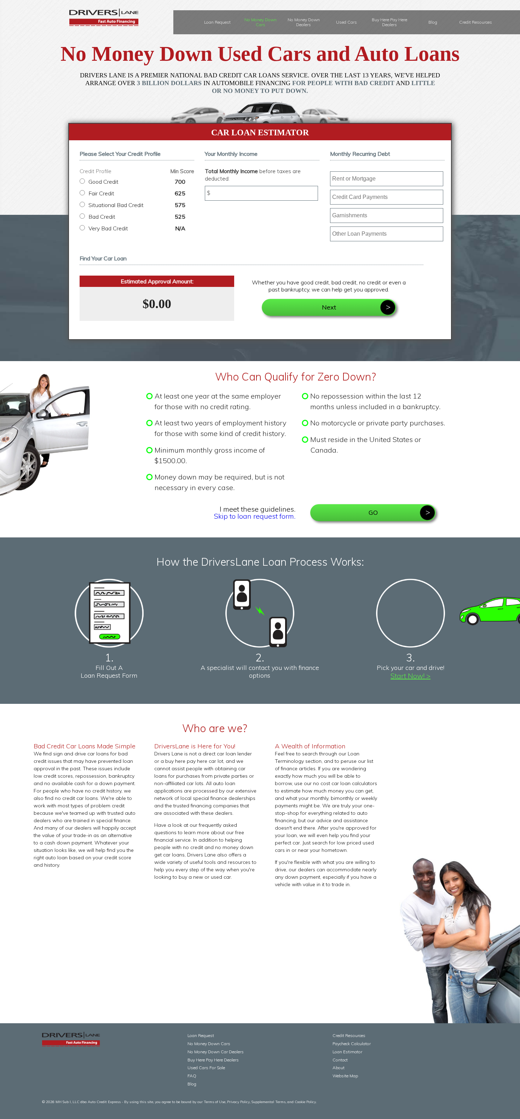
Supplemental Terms (268, 1102)
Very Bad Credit (136, 228)
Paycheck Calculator (352, 1043)
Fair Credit (136, 193)
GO (373, 512)
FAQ (191, 1075)
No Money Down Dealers (304, 22)
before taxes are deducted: (253, 175)
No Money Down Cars (260, 22)
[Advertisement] (215, 942)
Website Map (345, 1075)
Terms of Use (214, 1102)
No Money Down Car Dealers (215, 1051)
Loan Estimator (347, 1051)
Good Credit (136, 181)
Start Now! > (411, 675)
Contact (340, 1059)
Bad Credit (136, 216)
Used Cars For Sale (206, 1067)
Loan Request (217, 22)
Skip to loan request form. (254, 516)
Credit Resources (475, 22)
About (339, 1067)
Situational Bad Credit (136, 205)
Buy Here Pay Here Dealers (389, 22)
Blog (432, 22)
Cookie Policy (305, 1102)
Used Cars (346, 22)
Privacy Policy (238, 1102)
